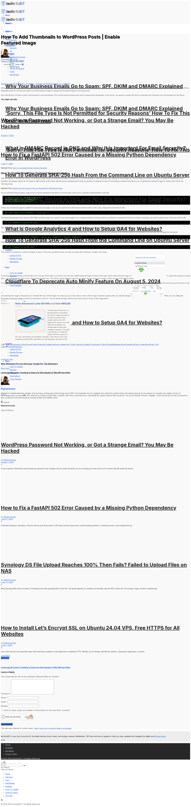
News (7, 774)
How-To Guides (16, 367)
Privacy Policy (11, 754)
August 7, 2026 (7, 135)
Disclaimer (9, 751)
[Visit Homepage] (14, 5)
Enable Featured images (42, 344)
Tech (7, 780)
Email (4, 702)
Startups (8, 31)
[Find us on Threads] (4, 740)
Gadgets (8, 786)
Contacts (9, 748)
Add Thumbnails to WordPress (19, 344)
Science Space (11, 792)
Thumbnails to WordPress (100, 344)
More (7, 361)
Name (4, 698)
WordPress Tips (152, 344)
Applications (15, 376)
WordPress (125, 344)
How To (69, 344)
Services (8, 796)
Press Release (16, 379)
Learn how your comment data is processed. (53, 728)
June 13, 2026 (7, 582)
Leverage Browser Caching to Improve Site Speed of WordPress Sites (35, 667)
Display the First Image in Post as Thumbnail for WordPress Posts (37, 188)
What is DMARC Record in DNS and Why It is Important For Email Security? (95, 199)
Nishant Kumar (19, 57)
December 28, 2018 (9, 59)
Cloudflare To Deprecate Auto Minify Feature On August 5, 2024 (83, 281)
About (8, 745)
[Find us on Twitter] (2, 740)
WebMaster (116, 344)
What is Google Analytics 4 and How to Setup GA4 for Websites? (83, 322)
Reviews (13, 370)
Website (4, 706)
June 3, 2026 (6, 645)
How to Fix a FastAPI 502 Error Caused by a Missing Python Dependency (88, 155)
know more (161, 736)
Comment (6, 694)
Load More (5, 656)
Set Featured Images (80, 344)
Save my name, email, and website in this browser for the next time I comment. (37, 710)
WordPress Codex (137, 344)
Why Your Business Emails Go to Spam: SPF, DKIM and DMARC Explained (94, 86)
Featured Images (59, 344)
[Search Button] (24, 765)
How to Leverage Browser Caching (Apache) (30, 168)
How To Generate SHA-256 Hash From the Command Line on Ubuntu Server (97, 175)
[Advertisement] (41, 353)
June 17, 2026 (7, 164)
